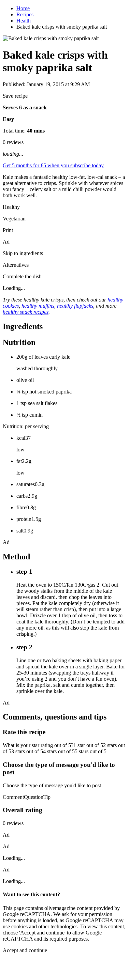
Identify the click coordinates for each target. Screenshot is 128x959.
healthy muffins (38, 306)
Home (23, 8)
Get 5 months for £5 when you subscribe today (53, 165)
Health (23, 21)
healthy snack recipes (25, 312)
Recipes (24, 14)
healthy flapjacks (75, 306)
